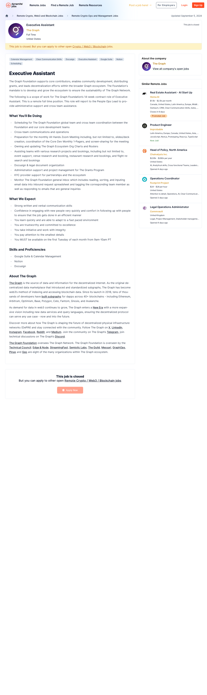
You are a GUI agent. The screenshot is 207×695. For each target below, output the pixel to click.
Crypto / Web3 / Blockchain (89, 46)
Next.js (164, 136)
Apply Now (72, 390)
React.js (183, 136)
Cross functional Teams (178, 165)
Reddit (41, 332)
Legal (152, 219)
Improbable (156, 129)
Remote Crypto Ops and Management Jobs (95, 15)
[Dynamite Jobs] (6, 15)
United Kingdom (157, 215)
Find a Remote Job (62, 5)
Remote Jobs (38, 5)
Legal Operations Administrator (169, 207)
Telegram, (113, 332)
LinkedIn (117, 327)
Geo (24, 352)
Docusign (70, 59)
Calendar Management (21, 59)
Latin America (177, 104)
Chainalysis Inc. (159, 154)
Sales (193, 108)
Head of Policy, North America (168, 149)
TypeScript (193, 136)
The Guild (94, 347)
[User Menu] (124, 5)
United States (33, 38)
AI (151, 165)
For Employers (166, 5)
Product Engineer (161, 124)
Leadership (195, 165)
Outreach (154, 108)
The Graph (32, 30)
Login (184, 5)
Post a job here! (138, 5)
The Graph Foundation (23, 343)
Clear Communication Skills (49, 59)
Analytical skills (160, 165)
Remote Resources (90, 5)
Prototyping (173, 136)
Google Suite (106, 59)
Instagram (15, 332)
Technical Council (20, 347)
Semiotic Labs (78, 347)
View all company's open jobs (171, 68)
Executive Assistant (40, 25)
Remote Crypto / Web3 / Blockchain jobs (93, 380)
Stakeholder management (187, 219)
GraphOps (119, 347)
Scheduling (16, 63)
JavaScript (155, 136)
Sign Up (198, 5)
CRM (161, 108)
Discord (60, 336)
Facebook (29, 332)
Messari (106, 347)
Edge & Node (41, 347)
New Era (98, 307)
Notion (119, 59)
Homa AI (154, 96)
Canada (153, 104)
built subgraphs (51, 296)
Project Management (165, 219)
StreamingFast (59, 347)
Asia (194, 133)
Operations (172, 194)
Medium (56, 332)
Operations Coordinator (165, 178)
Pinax (12, 352)
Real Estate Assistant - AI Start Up (171, 92)
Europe (188, 104)
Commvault (156, 211)
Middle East (197, 104)
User (111, 5)
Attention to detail (158, 194)
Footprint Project (159, 182)
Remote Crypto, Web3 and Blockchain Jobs (40, 15)
